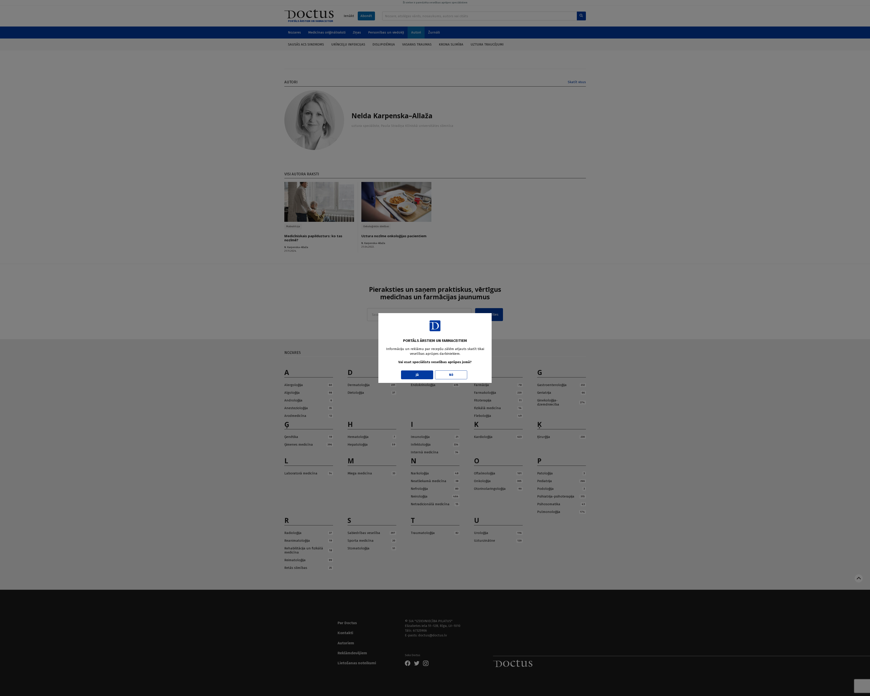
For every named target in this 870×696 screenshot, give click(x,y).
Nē (451, 375)
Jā (417, 375)
